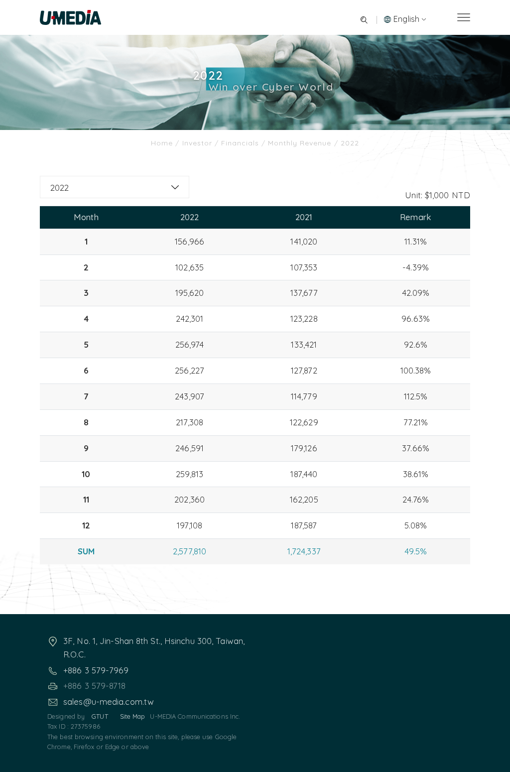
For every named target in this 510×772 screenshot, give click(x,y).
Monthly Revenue (299, 142)
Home (163, 142)
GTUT (100, 716)
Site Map (132, 716)
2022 (59, 187)
